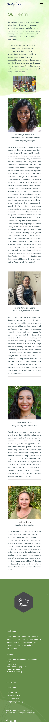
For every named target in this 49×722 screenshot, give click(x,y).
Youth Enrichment (14, 669)
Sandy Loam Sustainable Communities (22, 659)
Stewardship (11, 664)
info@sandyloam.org (15, 701)
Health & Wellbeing (14, 672)
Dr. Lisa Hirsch (24, 522)
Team (9, 662)
